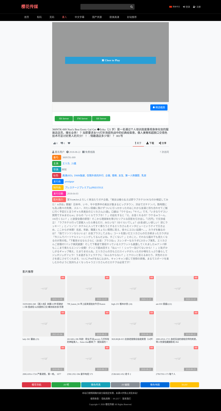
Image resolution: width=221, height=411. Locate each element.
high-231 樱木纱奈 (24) (121, 304)
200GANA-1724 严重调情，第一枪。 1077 (42, 374)
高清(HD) (67, 175)
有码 (39, 17)
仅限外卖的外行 (95, 175)
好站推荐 (132, 17)
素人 (64, 17)
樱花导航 (36, 384)
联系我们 (126, 398)
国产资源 (97, 17)
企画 (107, 175)
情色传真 (96, 384)
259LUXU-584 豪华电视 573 (80, 374)
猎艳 (114, 175)
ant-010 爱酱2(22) (164, 304)
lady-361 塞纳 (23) (31, 339)
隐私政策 (105, 398)
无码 (51, 17)
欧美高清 (114, 17)
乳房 (143, 175)
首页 (26, 17)
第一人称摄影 (132, 175)
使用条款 (94, 398)
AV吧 (66, 384)
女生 (121, 175)
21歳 (73, 163)
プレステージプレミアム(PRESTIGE (84, 187)
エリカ (66, 163)
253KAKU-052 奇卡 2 (121, 374)
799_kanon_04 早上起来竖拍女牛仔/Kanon (86, 304)
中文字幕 (79, 17)
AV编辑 (125, 384)
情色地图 (155, 384)
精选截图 (160, 107)
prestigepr (69, 181)
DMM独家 (79, 175)
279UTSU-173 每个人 (165, 374)
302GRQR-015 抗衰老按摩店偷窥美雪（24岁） (132, 339)
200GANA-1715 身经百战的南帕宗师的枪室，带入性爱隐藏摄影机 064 (177, 340)
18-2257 (116, 398)
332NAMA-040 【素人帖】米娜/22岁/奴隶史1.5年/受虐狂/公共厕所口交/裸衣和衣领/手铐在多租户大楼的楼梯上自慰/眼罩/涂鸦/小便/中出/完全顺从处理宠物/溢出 (44, 305)
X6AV (184, 384)
